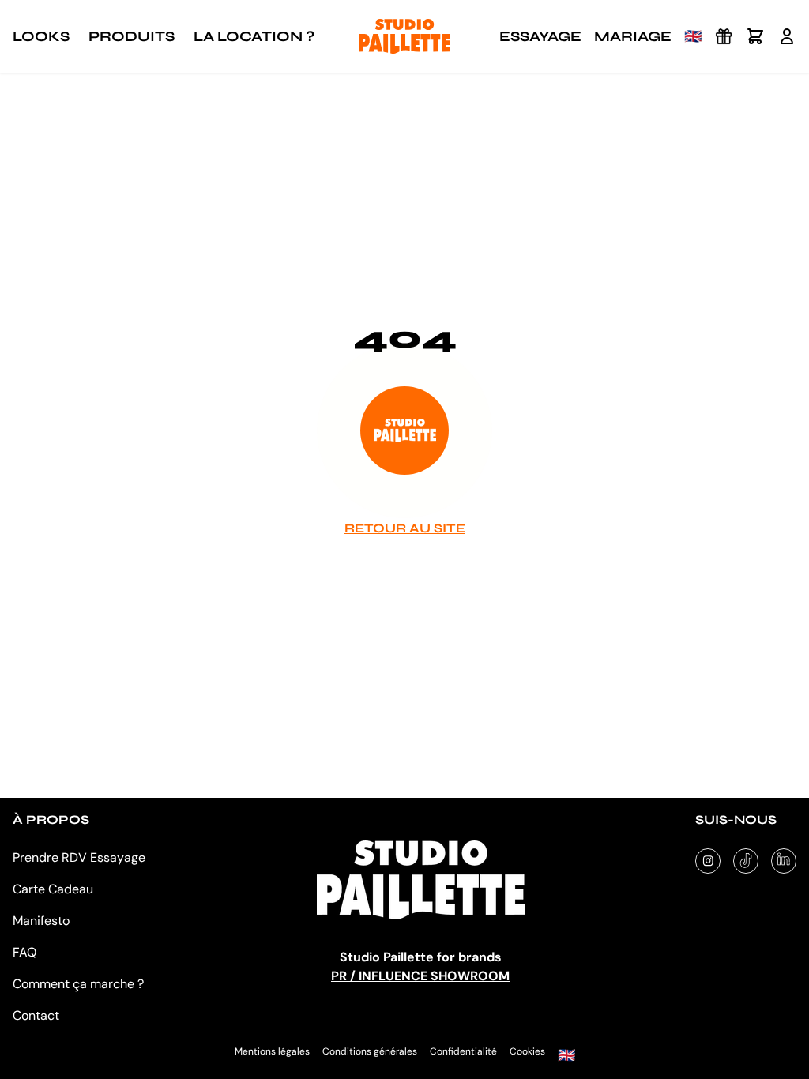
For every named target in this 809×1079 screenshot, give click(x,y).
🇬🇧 (693, 36)
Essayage (540, 36)
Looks (41, 36)
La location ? (254, 36)
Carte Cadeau (53, 889)
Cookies (527, 1051)
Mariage (633, 36)
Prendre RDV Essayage (79, 857)
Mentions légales (272, 1051)
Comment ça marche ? (78, 984)
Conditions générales (369, 1051)
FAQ (24, 952)
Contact (36, 1015)
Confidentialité (463, 1051)
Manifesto (41, 920)
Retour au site (404, 528)
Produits (131, 36)
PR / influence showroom (420, 976)
